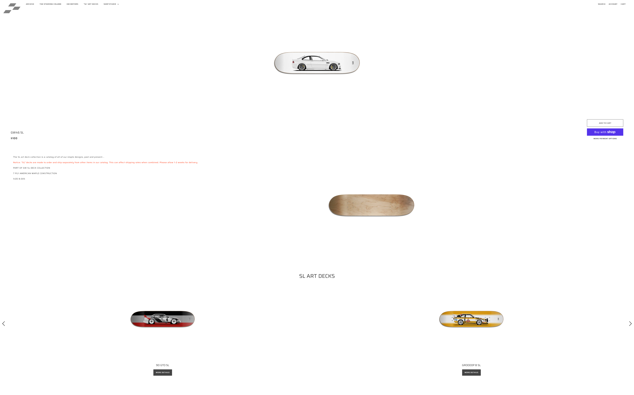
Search (601, 4)
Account (613, 4)
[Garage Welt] (11, 8)
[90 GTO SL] (162, 319)
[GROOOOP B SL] (471, 319)
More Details (163, 372)
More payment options (605, 138)
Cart (623, 4)
